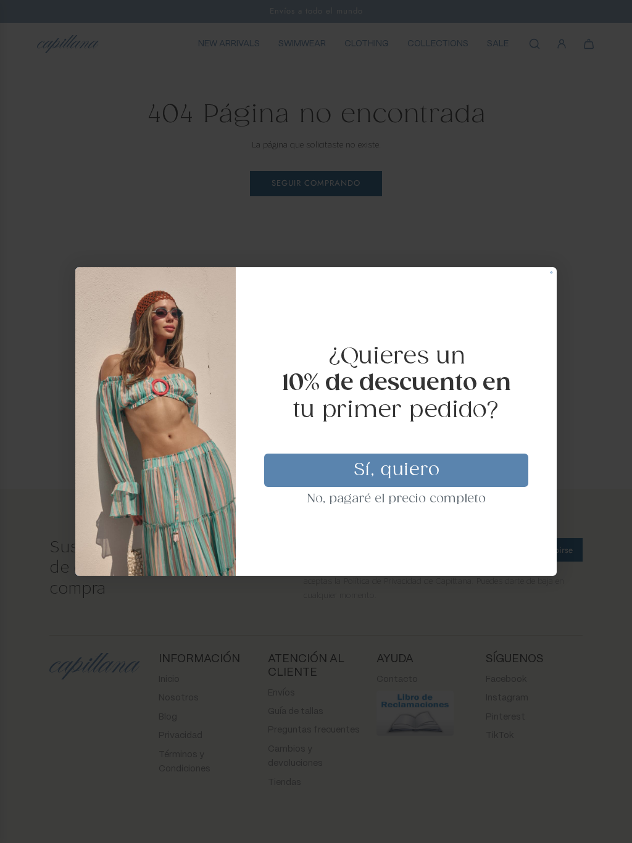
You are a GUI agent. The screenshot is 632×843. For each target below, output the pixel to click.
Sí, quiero (396, 470)
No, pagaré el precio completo (396, 499)
